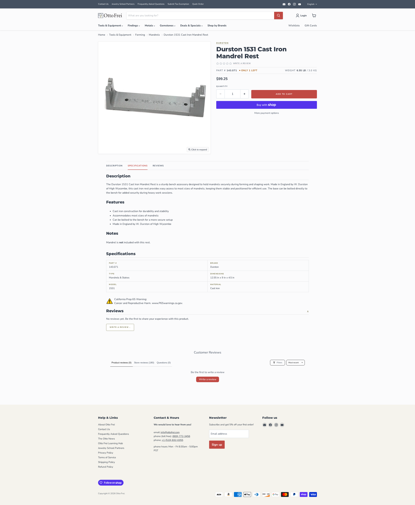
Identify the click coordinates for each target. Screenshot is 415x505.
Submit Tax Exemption (178, 4)
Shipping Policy (106, 462)
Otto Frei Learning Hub (110, 443)
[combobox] (200, 15)
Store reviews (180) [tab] (144, 362)
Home (101, 35)
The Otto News (106, 438)
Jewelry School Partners (123, 4)
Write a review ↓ (120, 327)
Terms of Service (107, 457)
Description (114, 165)
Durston (222, 43)
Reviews (158, 165)
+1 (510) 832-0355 (172, 440)
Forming (140, 35)
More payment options (266, 113)
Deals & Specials (190, 25)
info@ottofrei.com (170, 432)
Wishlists (294, 25)
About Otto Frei (106, 424)
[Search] (278, 15)
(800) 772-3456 (181, 436)
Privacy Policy (105, 452)
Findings (133, 25)
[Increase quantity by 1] (244, 94)
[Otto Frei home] (110, 15)
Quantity (222, 86)
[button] (302, 15)
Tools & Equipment (110, 25)
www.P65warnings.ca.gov (167, 303)
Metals (149, 25)
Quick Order (198, 4)
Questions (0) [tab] (164, 362)
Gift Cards (311, 25)
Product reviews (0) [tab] (121, 362)
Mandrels (154, 35)
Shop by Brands (217, 25)
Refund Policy (105, 466)
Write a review (207, 379)
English (310, 4)
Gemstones (167, 25)
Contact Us (103, 4)
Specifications (138, 165)
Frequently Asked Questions (151, 4)
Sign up (217, 445)
